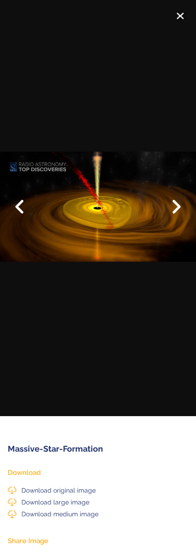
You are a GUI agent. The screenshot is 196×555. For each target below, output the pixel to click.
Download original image (58, 490)
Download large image (55, 502)
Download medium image (59, 514)
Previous (25, 200)
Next (171, 207)
